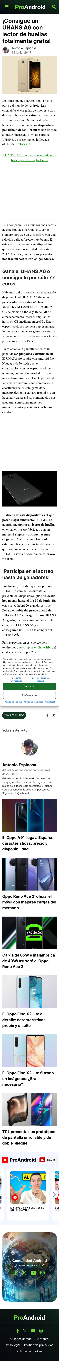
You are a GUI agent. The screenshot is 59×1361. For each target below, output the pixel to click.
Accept (29, 686)
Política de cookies (13, 702)
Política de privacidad (33, 702)
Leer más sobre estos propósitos (41, 679)
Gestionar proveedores (16, 679)
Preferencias (29, 695)
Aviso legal (50, 702)
